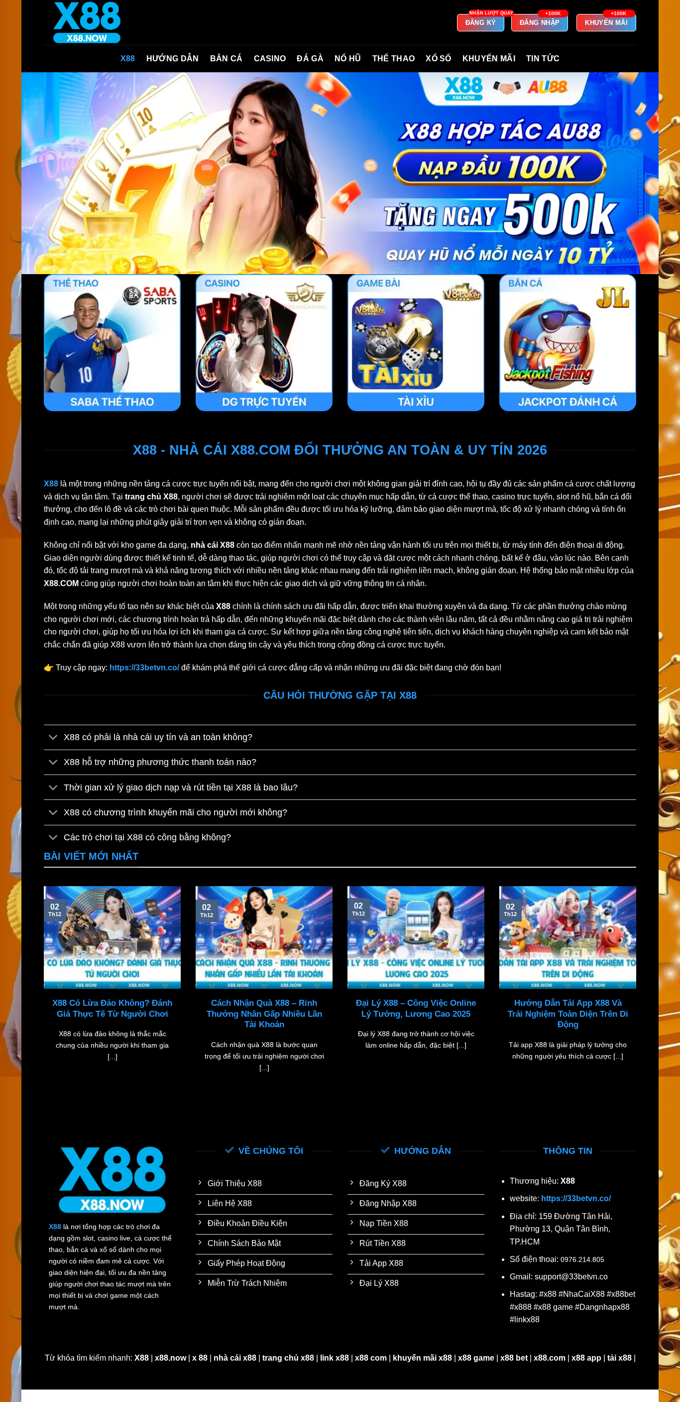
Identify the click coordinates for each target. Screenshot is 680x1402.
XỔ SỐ (439, 58)
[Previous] (41, 991)
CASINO (270, 58)
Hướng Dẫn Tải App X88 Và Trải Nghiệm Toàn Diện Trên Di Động (568, 1013)
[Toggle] (53, 738)
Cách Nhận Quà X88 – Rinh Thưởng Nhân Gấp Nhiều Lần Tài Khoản (264, 1013)
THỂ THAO (393, 58)
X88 (127, 58)
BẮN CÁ (226, 58)
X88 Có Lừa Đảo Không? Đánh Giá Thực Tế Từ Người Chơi (112, 1008)
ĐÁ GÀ (310, 58)
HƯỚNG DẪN (172, 58)
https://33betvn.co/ (576, 1198)
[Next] (638, 991)
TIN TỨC (543, 58)
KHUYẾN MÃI (488, 58)
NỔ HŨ (348, 58)
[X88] (93, 22)
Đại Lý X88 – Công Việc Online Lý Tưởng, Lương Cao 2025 (416, 1008)
